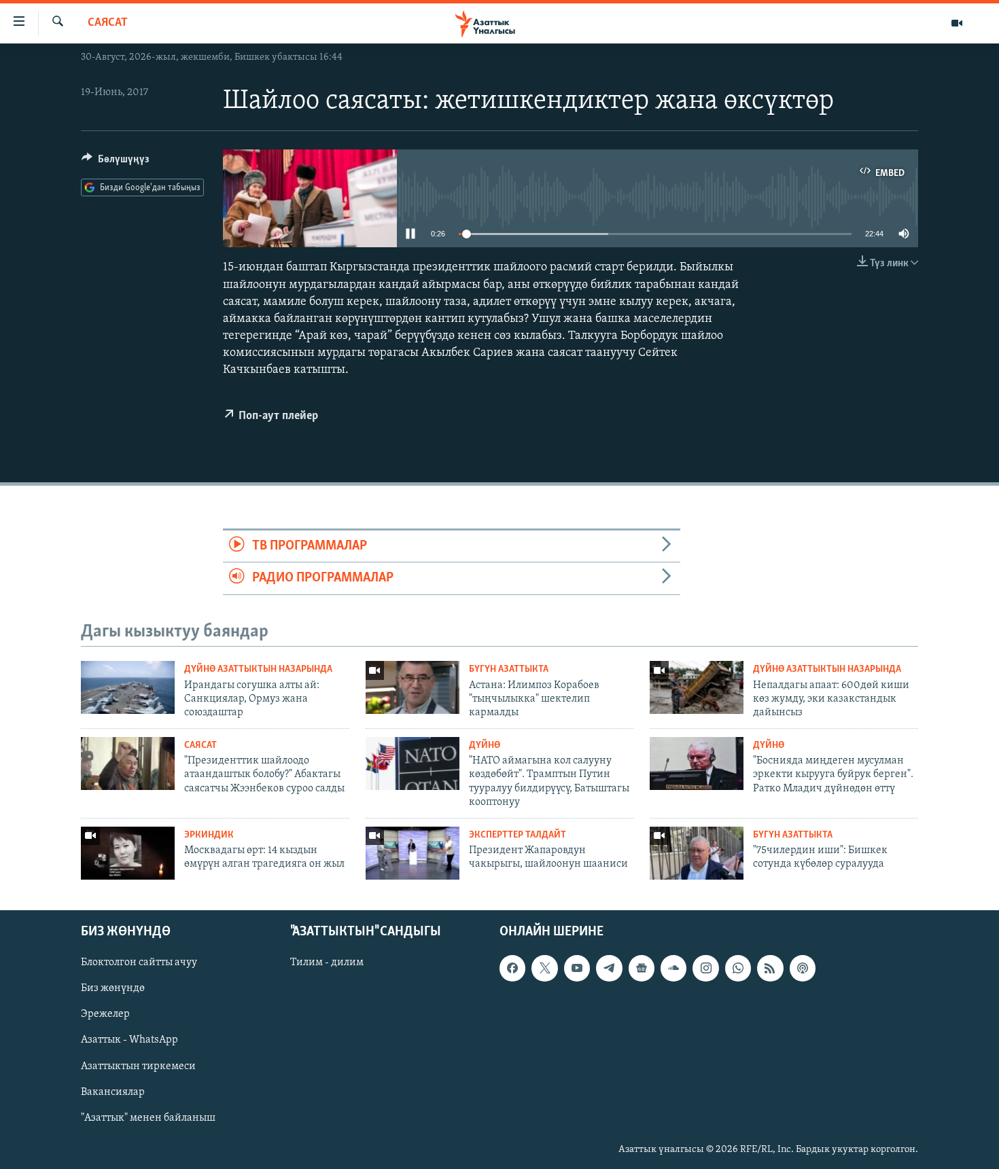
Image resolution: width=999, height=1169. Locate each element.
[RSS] (770, 969)
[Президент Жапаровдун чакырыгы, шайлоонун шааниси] (412, 853)
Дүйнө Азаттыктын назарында (258, 669)
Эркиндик (209, 835)
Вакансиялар (113, 1092)
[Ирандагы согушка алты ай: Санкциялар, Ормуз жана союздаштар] (128, 687)
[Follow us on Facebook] (512, 969)
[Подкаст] (803, 969)
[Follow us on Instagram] (705, 969)
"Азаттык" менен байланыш (148, 1118)
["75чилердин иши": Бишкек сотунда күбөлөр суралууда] (696, 853)
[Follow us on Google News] (641, 969)
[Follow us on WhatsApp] (738, 969)
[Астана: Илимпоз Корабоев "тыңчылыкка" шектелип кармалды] (412, 687)
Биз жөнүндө (113, 989)
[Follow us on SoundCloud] (673, 969)
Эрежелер (105, 1014)
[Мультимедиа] (956, 23)
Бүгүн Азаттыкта (508, 669)
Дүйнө (484, 745)
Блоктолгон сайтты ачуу (139, 963)
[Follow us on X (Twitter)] (544, 969)
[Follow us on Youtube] (577, 969)
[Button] (116, 162)
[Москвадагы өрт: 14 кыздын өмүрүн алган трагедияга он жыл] (128, 853)
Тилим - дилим (327, 963)
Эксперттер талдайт (517, 835)
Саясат (108, 23)
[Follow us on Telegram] (609, 969)
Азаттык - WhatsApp (129, 1040)
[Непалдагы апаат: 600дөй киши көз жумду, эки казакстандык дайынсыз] (696, 687)
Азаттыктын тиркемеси (138, 1066)
